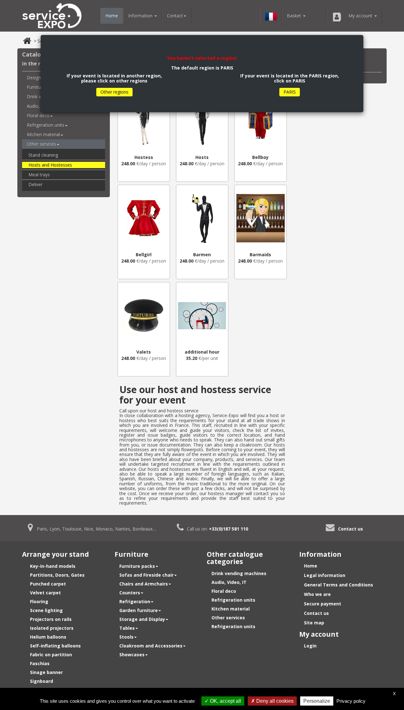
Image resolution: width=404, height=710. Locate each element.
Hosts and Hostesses (50, 165)
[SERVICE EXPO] (51, 15)
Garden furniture (138, 610)
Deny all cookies (274, 701)
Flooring (39, 601)
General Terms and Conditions (338, 585)
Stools (126, 637)
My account (361, 16)
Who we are (317, 594)
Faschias (40, 663)
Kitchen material (43, 134)
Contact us (350, 529)
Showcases (132, 655)
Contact (175, 16)
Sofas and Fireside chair (146, 575)
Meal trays (39, 175)
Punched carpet (48, 584)
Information (141, 16)
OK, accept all (225, 701)
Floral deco (223, 591)
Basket (294, 16)
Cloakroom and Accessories (150, 646)
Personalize (316, 701)
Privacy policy (350, 701)
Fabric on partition (51, 655)
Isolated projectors (52, 628)
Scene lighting (46, 610)
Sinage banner (46, 672)
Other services (41, 144)
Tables (127, 628)
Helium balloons (48, 637)
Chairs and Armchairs (143, 584)
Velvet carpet (45, 593)
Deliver (35, 184)
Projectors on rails (51, 619)
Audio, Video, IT (229, 582)
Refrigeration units (45, 125)
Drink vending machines (238, 573)
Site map (314, 623)
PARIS (289, 92)
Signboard (41, 681)
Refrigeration (134, 601)
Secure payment (322, 604)
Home (111, 16)
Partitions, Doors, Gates (57, 575)
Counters (129, 593)
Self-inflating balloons (55, 646)
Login (310, 646)
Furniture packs (137, 566)
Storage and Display (142, 619)
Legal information (324, 575)
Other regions (114, 92)
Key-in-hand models (52, 566)
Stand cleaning (43, 155)
